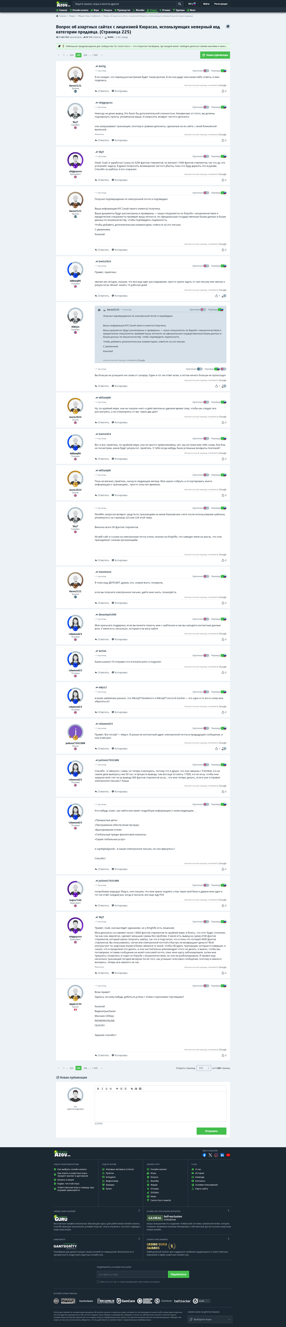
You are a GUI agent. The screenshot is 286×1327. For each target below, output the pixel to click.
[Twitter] (210, 1155)
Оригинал (197, 70)
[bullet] (125, 1089)
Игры (96, 10)
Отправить (211, 1131)
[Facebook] (204, 1155)
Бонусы (108, 10)
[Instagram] (216, 1155)
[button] (224, 295)
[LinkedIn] (222, 1155)
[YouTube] (228, 1155)
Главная (63, 10)
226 (85, 55)
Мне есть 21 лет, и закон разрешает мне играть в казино (130, 1281)
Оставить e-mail (106, 1272)
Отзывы (166, 10)
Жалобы (140, 10)
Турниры (180, 10)
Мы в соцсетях (210, 1151)
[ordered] (121, 1089)
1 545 (95, 55)
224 (71, 55)
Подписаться (178, 1274)
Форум (153, 10)
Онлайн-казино (80, 10)
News (192, 10)
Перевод (215, 70)
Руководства (123, 10)
